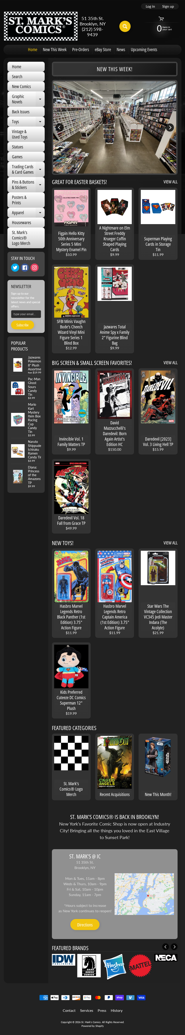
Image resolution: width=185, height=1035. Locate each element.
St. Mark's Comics (91, 1022)
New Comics (21, 86)
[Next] (170, 127)
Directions (85, 925)
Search (17, 76)
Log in (150, 6)
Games (17, 157)
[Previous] (60, 127)
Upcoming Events (144, 49)
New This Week (55, 49)
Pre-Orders (80, 49)
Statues (17, 147)
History (117, 1010)
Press (102, 1010)
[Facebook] (25, 268)
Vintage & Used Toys (20, 134)
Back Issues (21, 112)
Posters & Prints (19, 200)
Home (32, 49)
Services (86, 1010)
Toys (28, 122)
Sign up (168, 6)
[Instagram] (34, 268)
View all (171, 182)
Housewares (21, 222)
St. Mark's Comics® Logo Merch (21, 237)
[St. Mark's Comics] (41, 26)
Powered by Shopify (92, 1025)
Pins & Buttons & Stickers (28, 185)
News (121, 49)
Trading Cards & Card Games (28, 170)
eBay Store (103, 49)
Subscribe (22, 325)
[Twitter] (15, 268)
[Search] (125, 26)
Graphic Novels (28, 99)
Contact (69, 1010)
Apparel (28, 213)
